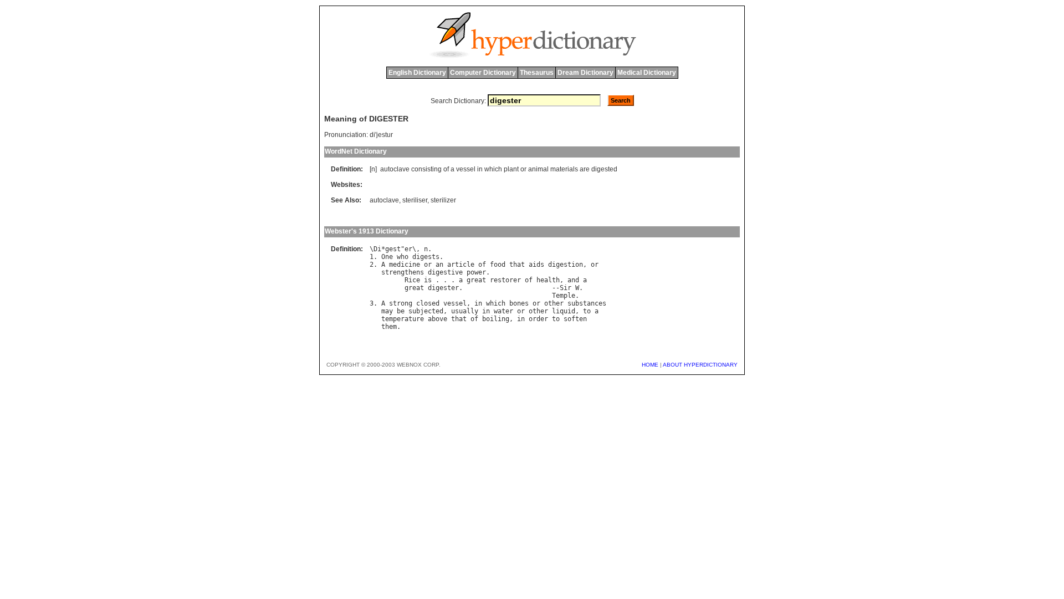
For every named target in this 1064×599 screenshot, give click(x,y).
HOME (650, 365)
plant (511, 169)
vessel (465, 169)
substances (586, 303)
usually (464, 311)
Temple (563, 296)
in (480, 169)
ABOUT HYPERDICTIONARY (700, 365)
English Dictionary (417, 73)
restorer (505, 280)
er (408, 249)
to (587, 311)
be (401, 311)
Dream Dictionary (585, 73)
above (437, 319)
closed (427, 303)
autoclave (395, 169)
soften (575, 319)
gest (393, 249)
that (517, 264)
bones (519, 303)
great (476, 280)
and (573, 280)
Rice (412, 280)
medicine (404, 264)
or (523, 169)
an (439, 264)
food (497, 264)
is (428, 280)
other (554, 303)
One (387, 257)
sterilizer (443, 200)
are (585, 169)
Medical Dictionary (646, 73)
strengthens (402, 272)
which (493, 169)
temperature (402, 319)
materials (564, 169)
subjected (425, 311)
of (446, 169)
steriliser (414, 200)
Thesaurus (537, 73)
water (503, 311)
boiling (495, 319)
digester (443, 288)
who (402, 257)
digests (425, 257)
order (538, 319)
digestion (565, 264)
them (389, 327)
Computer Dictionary (483, 73)
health (548, 280)
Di (377, 249)
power (476, 272)
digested (604, 169)
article (460, 264)
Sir (565, 288)
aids (536, 264)
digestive (445, 272)
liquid (563, 311)
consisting (426, 169)
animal (538, 169)
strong (400, 303)
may (387, 311)
